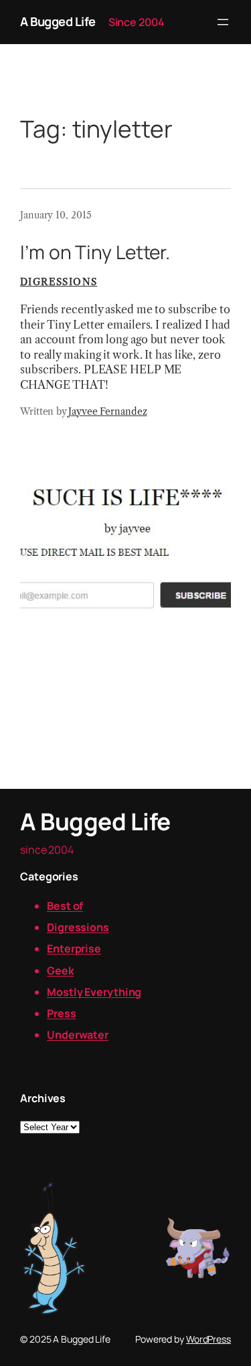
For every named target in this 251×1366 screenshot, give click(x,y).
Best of (65, 905)
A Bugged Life (58, 21)
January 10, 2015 (55, 215)
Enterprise (74, 948)
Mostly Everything (94, 992)
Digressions (58, 282)
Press (61, 1013)
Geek (60, 970)
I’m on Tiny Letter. (95, 252)
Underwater (77, 1034)
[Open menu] (223, 22)
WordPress (208, 1339)
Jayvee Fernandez (107, 411)
